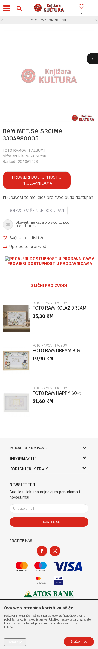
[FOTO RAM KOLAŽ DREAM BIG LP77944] (16, 318)
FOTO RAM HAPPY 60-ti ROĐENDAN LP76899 (57, 395)
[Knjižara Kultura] (49, 7)
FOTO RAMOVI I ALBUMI (24, 150)
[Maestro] (40, 566)
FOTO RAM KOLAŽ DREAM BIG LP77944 (60, 310)
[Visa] (67, 566)
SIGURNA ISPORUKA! (48, 20)
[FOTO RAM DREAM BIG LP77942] (16, 360)
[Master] (22, 566)
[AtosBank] (49, 594)
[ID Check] (41, 580)
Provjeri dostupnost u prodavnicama (37, 180)
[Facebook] (42, 551)
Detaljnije (15, 642)
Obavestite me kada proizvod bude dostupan (49, 197)
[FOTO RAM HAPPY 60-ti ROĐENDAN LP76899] (16, 403)
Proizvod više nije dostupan (35, 210)
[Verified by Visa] (58, 580)
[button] (19, 8)
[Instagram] (55, 551)
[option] (49, 20)
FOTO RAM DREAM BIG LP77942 (56, 353)
